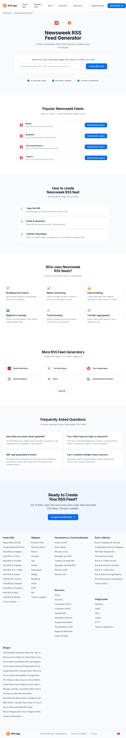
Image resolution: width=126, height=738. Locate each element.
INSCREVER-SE (116, 6)
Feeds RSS (8, 537)
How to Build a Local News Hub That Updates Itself (22, 662)
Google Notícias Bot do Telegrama (109, 547)
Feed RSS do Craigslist (12, 565)
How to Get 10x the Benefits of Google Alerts (21, 675)
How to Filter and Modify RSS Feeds (17, 707)
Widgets (35, 537)
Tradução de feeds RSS (64, 561)
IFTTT (97, 622)
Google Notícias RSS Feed (13, 547)
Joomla (98, 618)
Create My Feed (96, 66)
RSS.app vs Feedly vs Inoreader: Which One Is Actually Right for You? (22, 689)
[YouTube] (118, 734)
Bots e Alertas (60, 547)
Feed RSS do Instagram (12, 552)
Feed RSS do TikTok (11, 556)
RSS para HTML (37, 543)
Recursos (60, 590)
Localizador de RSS (63, 609)
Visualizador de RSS (63, 604)
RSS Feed (7, 13)
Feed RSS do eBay (10, 593)
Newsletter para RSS (63, 556)
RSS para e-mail (61, 552)
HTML (33, 588)
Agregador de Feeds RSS (65, 565)
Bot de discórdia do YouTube (107, 565)
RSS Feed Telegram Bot (104, 552)
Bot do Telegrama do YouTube (107, 543)
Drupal (33, 583)
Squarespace (36, 570)
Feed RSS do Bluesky (12, 597)
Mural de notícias (38, 547)
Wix (32, 593)
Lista (33, 561)
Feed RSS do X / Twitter (13, 570)
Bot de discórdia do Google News (109, 579)
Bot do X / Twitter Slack (104, 570)
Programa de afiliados (63, 622)
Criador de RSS (61, 543)
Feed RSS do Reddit (11, 574)
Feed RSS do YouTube (12, 579)
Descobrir (59, 600)
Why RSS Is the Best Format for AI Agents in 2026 (22, 698)
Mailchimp (99, 604)
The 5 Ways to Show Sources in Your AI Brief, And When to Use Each (22, 680)
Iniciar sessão (98, 6)
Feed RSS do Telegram (12, 583)
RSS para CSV (60, 574)
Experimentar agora (96, 125)
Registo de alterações (64, 631)
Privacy (94, 734)
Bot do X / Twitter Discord (105, 561)
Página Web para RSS (12, 543)
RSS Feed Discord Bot (104, 556)
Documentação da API (64, 627)
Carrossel (35, 556)
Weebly (34, 574)
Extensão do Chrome (63, 618)
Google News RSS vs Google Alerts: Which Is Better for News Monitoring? (22, 671)
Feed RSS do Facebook (13, 588)
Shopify (34, 565)
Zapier (97, 609)
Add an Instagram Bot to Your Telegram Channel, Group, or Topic (22, 712)
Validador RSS (60, 613)
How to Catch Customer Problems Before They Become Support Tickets (22, 666)
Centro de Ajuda (61, 636)
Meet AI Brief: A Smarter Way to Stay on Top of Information (22, 703)
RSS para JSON (61, 570)
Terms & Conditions (79, 734)
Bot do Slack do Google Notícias (108, 574)
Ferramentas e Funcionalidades (71, 537)
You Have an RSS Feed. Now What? (17, 693)
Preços (57, 595)
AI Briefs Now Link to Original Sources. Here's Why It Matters (22, 684)
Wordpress (35, 579)
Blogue (6, 647)
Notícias (34, 552)
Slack (97, 613)
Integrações (101, 599)
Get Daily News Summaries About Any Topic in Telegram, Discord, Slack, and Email (22, 653)
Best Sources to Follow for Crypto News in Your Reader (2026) (22, 657)
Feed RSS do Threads (12, 561)
